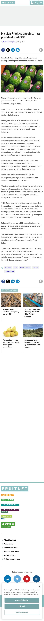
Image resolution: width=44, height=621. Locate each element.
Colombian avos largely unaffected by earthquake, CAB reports (32, 343)
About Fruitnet (10, 540)
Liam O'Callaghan (9, 42)
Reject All (22, 606)
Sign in (13, 45)
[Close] (39, 586)
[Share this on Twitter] (8, 50)
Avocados (8, 268)
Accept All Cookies (22, 600)
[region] (22, 601)
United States (9, 271)
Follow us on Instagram (36, 579)
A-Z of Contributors (12, 559)
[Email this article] (18, 50)
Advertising (8, 544)
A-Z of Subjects (10, 555)
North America (25, 268)
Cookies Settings (22, 612)
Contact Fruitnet (10, 547)
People (35, 268)
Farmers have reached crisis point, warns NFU (11, 311)
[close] (42, 45)
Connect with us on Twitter (17, 579)
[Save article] (41, 50)
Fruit (15, 268)
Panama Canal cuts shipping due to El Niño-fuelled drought (32, 313)
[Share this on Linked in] (13, 50)
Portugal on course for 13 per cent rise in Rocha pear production (11, 343)
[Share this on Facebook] (3, 50)
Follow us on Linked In (7, 579)
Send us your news (11, 551)
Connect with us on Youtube (26, 579)
